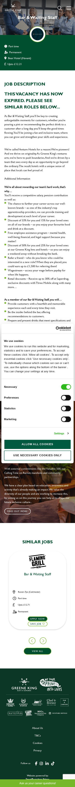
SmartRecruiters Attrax (37, 779)
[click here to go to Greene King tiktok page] (52, 763)
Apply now (37, 618)
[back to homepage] (13, 8)
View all (37, 651)
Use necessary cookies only (37, 455)
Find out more (17, 511)
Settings (59, 433)
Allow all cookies (37, 444)
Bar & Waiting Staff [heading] (37, 574)
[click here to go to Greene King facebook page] (36, 763)
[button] (60, 8)
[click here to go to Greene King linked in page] (46, 763)
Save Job (35, 623)
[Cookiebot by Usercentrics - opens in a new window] (55, 328)
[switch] (66, 397)
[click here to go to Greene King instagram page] (41, 763)
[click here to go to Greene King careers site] (37, 697)
